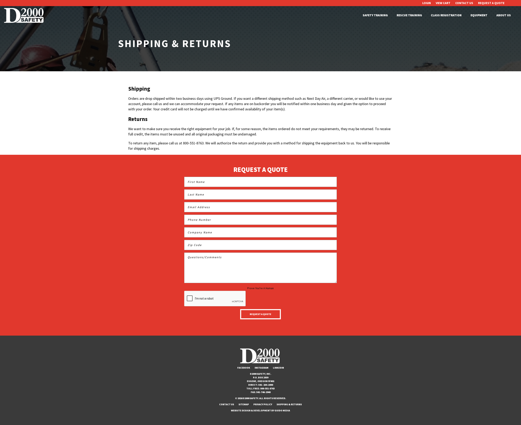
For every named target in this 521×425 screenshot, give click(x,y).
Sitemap (244, 404)
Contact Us (464, 3)
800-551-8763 (267, 388)
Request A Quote (491, 3)
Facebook (243, 367)
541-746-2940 (263, 392)
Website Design (241, 410)
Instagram (261, 367)
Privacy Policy (262, 404)
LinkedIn (278, 367)
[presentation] (215, 299)
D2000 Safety (24, 15)
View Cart (443, 3)
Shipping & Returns (289, 404)
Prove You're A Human (260, 288)
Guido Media (282, 410)
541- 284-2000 (265, 384)
